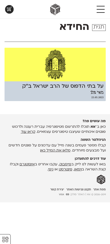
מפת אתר (99, 189)
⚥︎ (5, 239)
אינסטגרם (27, 164)
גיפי (50, 169)
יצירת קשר (57, 189)
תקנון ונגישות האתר (78, 189)
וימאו (78, 169)
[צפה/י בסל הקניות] (9, 9)
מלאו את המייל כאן (55, 150)
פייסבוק (65, 164)
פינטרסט (65, 169)
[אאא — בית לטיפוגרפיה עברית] (101, 179)
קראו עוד (28, 132)
